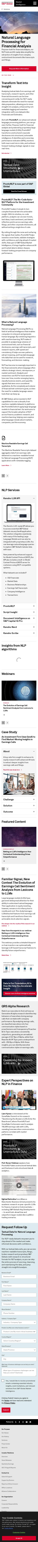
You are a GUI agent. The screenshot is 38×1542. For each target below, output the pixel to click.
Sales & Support (7, 1477)
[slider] (19, 456)
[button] (19, 168)
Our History (5, 1436)
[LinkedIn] (30, 1422)
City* (3, 1355)
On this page (7, 75)
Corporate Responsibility (10, 1504)
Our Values (5, 1433)
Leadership (5, 1508)
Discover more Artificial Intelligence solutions (20, 993)
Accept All (19, 1538)
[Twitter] (15, 1422)
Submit (6, 1410)
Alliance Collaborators (9, 1491)
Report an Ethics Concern (10, 1484)
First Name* (5, 1282)
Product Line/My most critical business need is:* (15, 1328)
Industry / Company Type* (9, 1318)
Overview (5, 1456)
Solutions (6, 9)
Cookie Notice (8, 1528)
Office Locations (7, 1488)
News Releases (7, 1460)
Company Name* (6, 1300)
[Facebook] (19, 1422)
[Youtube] (26, 1422)
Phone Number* (6, 1309)
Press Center (6, 1444)
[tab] (19, 549)
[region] (19, 1527)
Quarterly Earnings (8, 1464)
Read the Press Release (19, 191)
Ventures (4, 1440)
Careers (4, 1500)
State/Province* (6, 1346)
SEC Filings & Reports (9, 1468)
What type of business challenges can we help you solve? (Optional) (18, 1365)
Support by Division (8, 1480)
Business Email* (6, 1273)
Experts (4, 1511)
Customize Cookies (19, 1532)
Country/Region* (6, 1337)
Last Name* (5, 1291)
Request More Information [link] (19, 69)
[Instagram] (23, 1422)
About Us (4, 1447)
